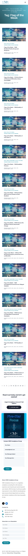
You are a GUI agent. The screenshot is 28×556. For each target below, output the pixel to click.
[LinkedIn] (6, 503)
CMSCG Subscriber (11, 160)
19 (13, 385)
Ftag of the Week (10, 43)
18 (11, 385)
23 (22, 385)
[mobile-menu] (24, 2)
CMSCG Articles (10, 309)
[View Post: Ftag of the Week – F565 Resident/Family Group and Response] (14, 34)
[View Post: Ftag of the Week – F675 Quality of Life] (14, 330)
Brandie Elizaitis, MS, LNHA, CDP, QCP (12, 258)
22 (20, 385)
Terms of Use (10, 553)
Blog (5, 43)
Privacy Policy (17, 553)
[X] (3, 503)
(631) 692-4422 (14, 407)
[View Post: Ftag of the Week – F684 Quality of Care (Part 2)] (14, 94)
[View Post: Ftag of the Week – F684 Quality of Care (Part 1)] (14, 123)
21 (17, 385)
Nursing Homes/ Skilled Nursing (11, 133)
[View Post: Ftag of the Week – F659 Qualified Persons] (14, 151)
